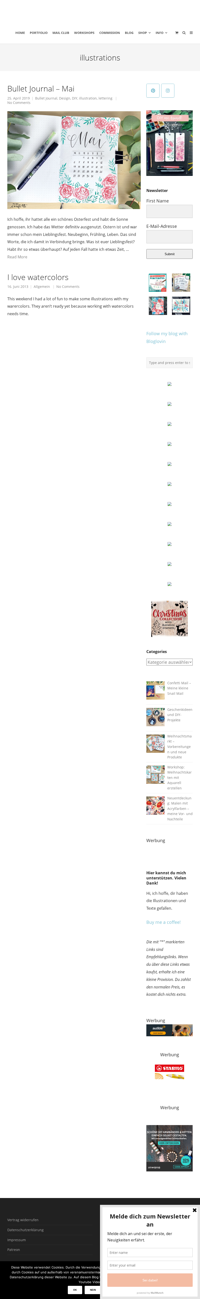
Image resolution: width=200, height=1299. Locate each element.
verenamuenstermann (53, 11)
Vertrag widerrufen (23, 1220)
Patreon (13, 1249)
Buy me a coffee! (163, 922)
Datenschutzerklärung (25, 1230)
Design (64, 98)
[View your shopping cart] (176, 33)
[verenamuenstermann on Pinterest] (153, 91)
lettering (105, 98)
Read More (17, 257)
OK (75, 1290)
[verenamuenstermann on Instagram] (167, 91)
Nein (93, 1290)
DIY (74, 98)
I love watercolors (38, 277)
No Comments (18, 103)
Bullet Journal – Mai (40, 88)
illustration (88, 98)
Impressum (16, 1240)
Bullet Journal (46, 98)
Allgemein (42, 286)
